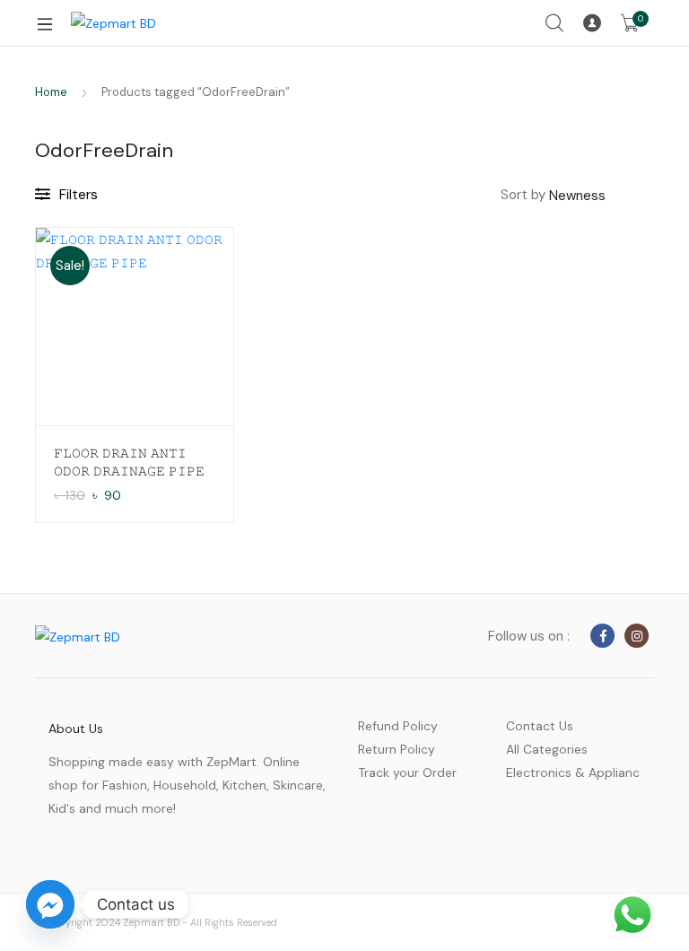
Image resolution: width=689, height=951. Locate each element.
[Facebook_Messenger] (50, 904)
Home (51, 92)
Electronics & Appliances (573, 772)
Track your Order (407, 772)
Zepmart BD (151, 922)
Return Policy (396, 749)
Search (555, 23)
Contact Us (539, 726)
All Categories (547, 749)
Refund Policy (398, 726)
